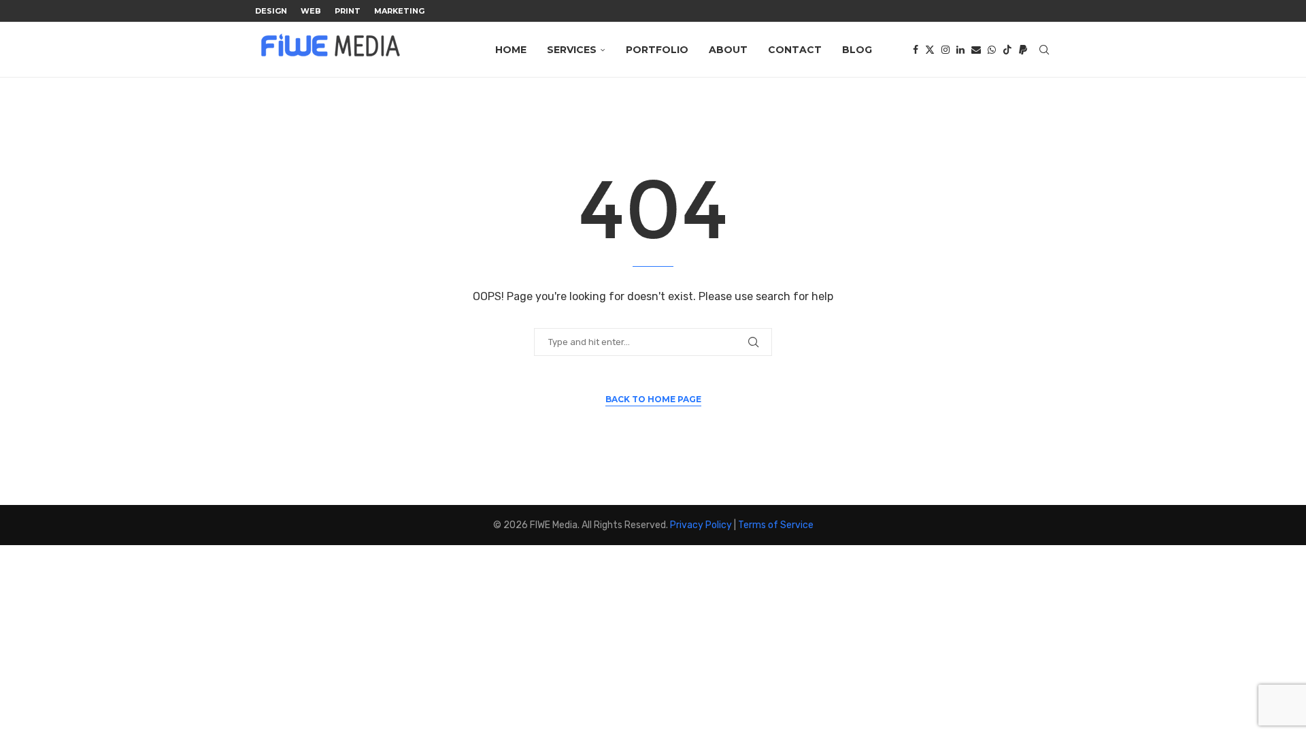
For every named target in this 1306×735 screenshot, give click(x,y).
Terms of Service (776, 525)
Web (311, 11)
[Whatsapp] (992, 49)
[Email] (976, 49)
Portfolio (657, 50)
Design (271, 11)
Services (572, 50)
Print (348, 11)
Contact (795, 50)
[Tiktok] (1007, 49)
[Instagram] (945, 49)
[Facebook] (915, 49)
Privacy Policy (701, 525)
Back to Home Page (653, 399)
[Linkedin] (960, 49)
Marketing (399, 11)
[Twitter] (930, 49)
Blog (857, 50)
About (728, 50)
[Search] (1044, 49)
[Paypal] (1023, 49)
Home (510, 50)
